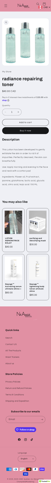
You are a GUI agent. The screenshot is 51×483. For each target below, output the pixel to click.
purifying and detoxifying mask (38, 239)
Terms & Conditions (14, 395)
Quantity (6, 105)
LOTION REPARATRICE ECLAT (12, 240)
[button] (6, 6)
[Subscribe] (42, 419)
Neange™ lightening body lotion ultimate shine (37, 287)
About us (9, 364)
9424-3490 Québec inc (23, 479)
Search (8, 338)
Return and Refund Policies (18, 388)
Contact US (11, 344)
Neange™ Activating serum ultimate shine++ (13, 286)
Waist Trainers (12, 357)
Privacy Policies (12, 382)
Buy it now (25, 131)
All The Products (13, 351)
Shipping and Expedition (17, 401)
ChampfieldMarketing (25, 481)
